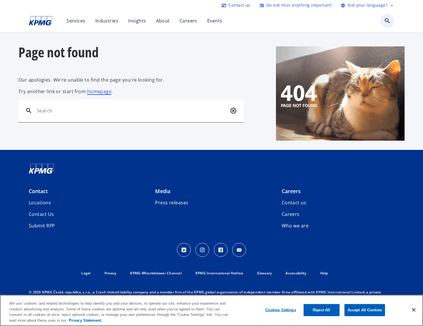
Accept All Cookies (365, 310)
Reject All (321, 310)
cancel (233, 110)
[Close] (413, 310)
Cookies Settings (280, 310)
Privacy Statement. (85, 320)
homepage (99, 91)
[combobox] (132, 110)
